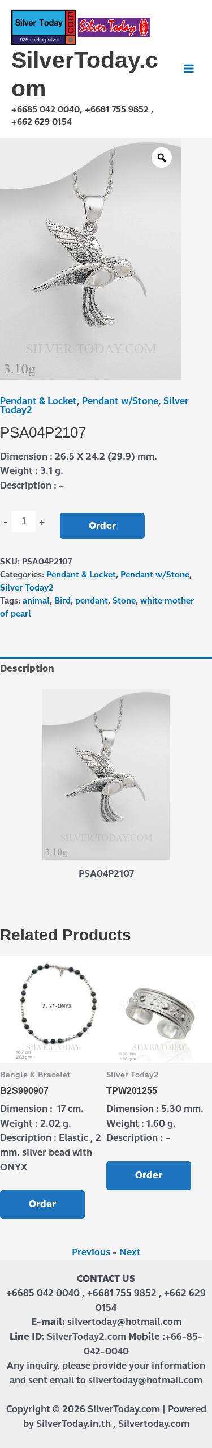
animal (36, 601)
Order (102, 526)
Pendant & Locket (38, 401)
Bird (62, 601)
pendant (91, 601)
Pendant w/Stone (120, 401)
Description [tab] (27, 668)
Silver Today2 (27, 587)
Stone (124, 601)
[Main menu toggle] (189, 68)
